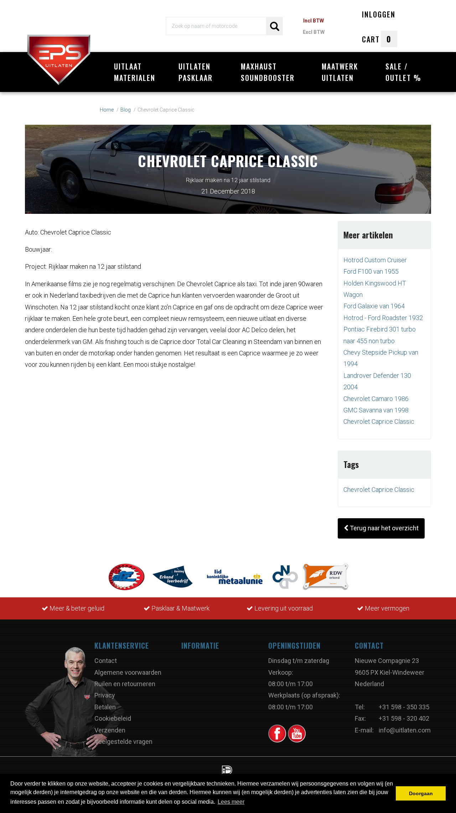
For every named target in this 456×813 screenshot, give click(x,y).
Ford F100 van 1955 (371, 271)
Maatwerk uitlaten (340, 72)
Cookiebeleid (112, 718)
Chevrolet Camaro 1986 (376, 398)
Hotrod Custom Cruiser (375, 260)
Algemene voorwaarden (127, 672)
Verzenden (109, 730)
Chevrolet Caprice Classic (378, 421)
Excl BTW (314, 32)
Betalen (105, 707)
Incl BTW (313, 21)
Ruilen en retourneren (124, 684)
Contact (105, 660)
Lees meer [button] (231, 802)
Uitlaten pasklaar (195, 72)
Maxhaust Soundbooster (268, 72)
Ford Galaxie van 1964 (374, 306)
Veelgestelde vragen (123, 741)
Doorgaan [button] (421, 793)
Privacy (104, 695)
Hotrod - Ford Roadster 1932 (383, 317)
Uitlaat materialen (134, 72)
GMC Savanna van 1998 (376, 410)
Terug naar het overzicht (383, 528)
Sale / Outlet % (403, 72)
